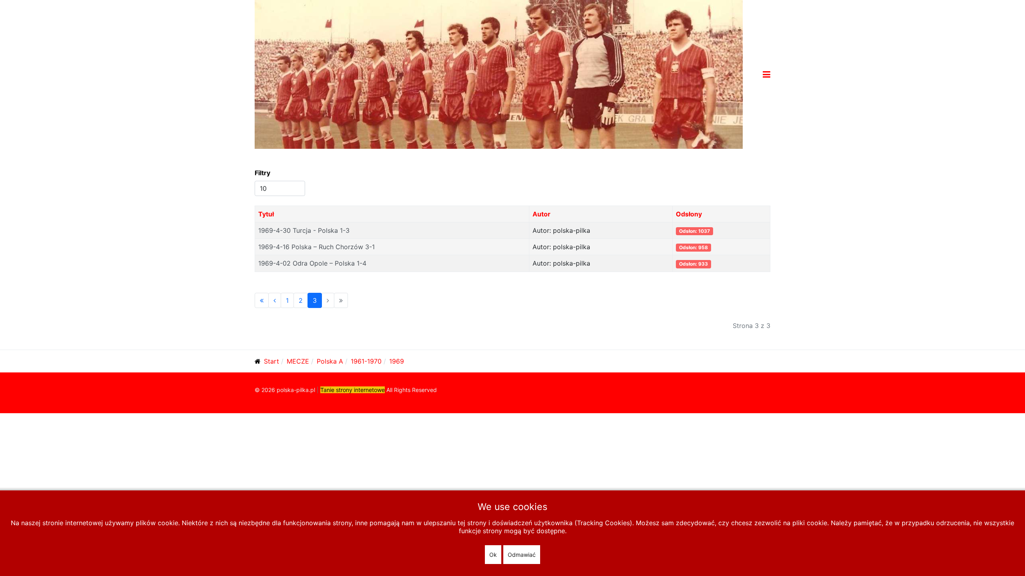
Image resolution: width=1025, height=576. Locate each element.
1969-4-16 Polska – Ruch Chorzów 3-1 (316, 247)
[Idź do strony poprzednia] (274, 300)
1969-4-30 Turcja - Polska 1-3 (304, 230)
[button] (766, 74)
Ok (493, 554)
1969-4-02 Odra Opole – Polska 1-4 (312, 263)
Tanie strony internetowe (352, 389)
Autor (542, 214)
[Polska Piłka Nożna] (499, 74)
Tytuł (266, 214)
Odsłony (689, 214)
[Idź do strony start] (262, 300)
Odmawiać (522, 554)
